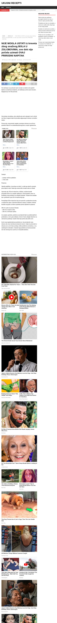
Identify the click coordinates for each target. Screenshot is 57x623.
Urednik (14, 59)
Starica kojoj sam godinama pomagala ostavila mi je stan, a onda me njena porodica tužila (45, 19)
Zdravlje (8, 7)
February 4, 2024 (7, 59)
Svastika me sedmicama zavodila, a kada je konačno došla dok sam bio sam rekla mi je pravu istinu (46, 30)
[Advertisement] (19, 24)
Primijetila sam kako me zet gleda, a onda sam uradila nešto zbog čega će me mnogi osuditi (46, 25)
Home (2, 7)
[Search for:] (48, 10)
